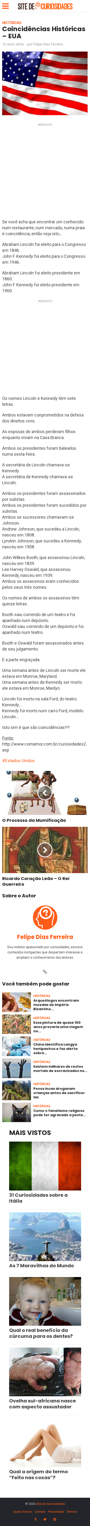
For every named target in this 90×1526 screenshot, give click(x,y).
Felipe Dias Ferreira (48, 44)
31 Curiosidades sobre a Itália (38, 1198)
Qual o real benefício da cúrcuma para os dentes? (41, 1333)
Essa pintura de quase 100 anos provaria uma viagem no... (58, 1026)
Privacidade (56, 1511)
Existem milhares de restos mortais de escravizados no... (60, 1068)
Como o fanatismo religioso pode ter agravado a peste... (59, 1112)
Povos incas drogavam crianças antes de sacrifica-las (59, 1093)
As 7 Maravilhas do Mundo (41, 1265)
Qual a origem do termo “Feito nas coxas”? (38, 1474)
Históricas (11, 23)
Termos (71, 1511)
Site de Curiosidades (50, 1504)
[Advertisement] (45, 172)
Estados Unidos (20, 760)
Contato (40, 1511)
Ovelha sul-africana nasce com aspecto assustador (42, 1403)
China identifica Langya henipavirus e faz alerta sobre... (55, 1048)
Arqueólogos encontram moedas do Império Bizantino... (56, 1004)
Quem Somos (22, 1511)
